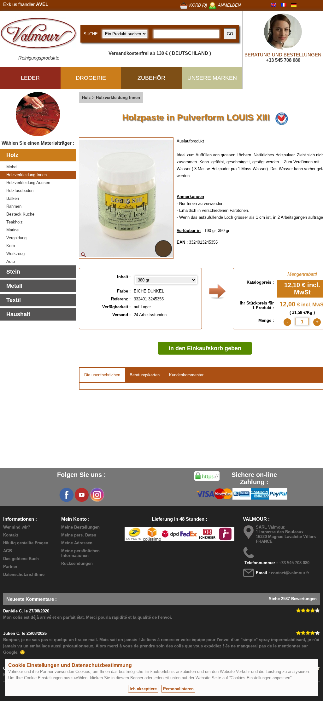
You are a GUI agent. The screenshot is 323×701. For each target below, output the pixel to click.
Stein (13, 272)
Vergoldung (16, 237)
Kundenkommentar (186, 375)
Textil (13, 300)
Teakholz (14, 222)
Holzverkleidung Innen (26, 174)
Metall (14, 286)
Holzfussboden (19, 190)
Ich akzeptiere (143, 689)
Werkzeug (15, 253)
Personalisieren (178, 689)
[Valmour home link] (38, 34)
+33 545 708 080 (283, 60)
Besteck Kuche (20, 214)
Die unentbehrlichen (102, 375)
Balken (12, 198)
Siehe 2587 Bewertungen (293, 598)
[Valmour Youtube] (81, 494)
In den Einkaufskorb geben (205, 348)
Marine (12, 230)
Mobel (11, 167)
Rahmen (13, 206)
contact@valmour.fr (290, 573)
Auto (10, 261)
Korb (10, 245)
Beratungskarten (145, 375)
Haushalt (18, 314)
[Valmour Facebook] (66, 494)
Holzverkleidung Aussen (28, 182)
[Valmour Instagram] (96, 494)
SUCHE (91, 34)
